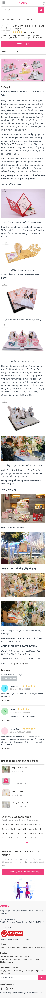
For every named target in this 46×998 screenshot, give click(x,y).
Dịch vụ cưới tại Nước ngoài (12, 829)
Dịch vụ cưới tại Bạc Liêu (32, 825)
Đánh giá (15, 51)
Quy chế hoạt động (7, 956)
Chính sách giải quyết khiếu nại (11, 959)
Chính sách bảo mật (22, 956)
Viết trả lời (7, 700)
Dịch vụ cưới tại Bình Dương (33, 833)
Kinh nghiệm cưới (27, 947)
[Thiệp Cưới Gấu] (6, 793)
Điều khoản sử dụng (31, 959)
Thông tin (5, 51)
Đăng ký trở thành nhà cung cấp (24, 871)
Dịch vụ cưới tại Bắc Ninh (32, 829)
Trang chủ (5, 19)
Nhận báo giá (23, 43)
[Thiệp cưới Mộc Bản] (6, 769)
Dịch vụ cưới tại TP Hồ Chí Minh (13, 825)
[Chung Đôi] (6, 781)
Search (41, 10)
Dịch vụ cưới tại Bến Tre (10, 833)
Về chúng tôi (4, 947)
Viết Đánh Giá (10, 678)
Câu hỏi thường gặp (7, 962)
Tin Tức (37, 947)
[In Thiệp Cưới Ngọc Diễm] (6, 804)
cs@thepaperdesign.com (19, 663)
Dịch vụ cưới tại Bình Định (11, 838)
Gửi (42, 977)
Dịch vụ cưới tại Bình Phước (33, 838)
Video (43, 947)
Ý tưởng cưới (15, 947)
